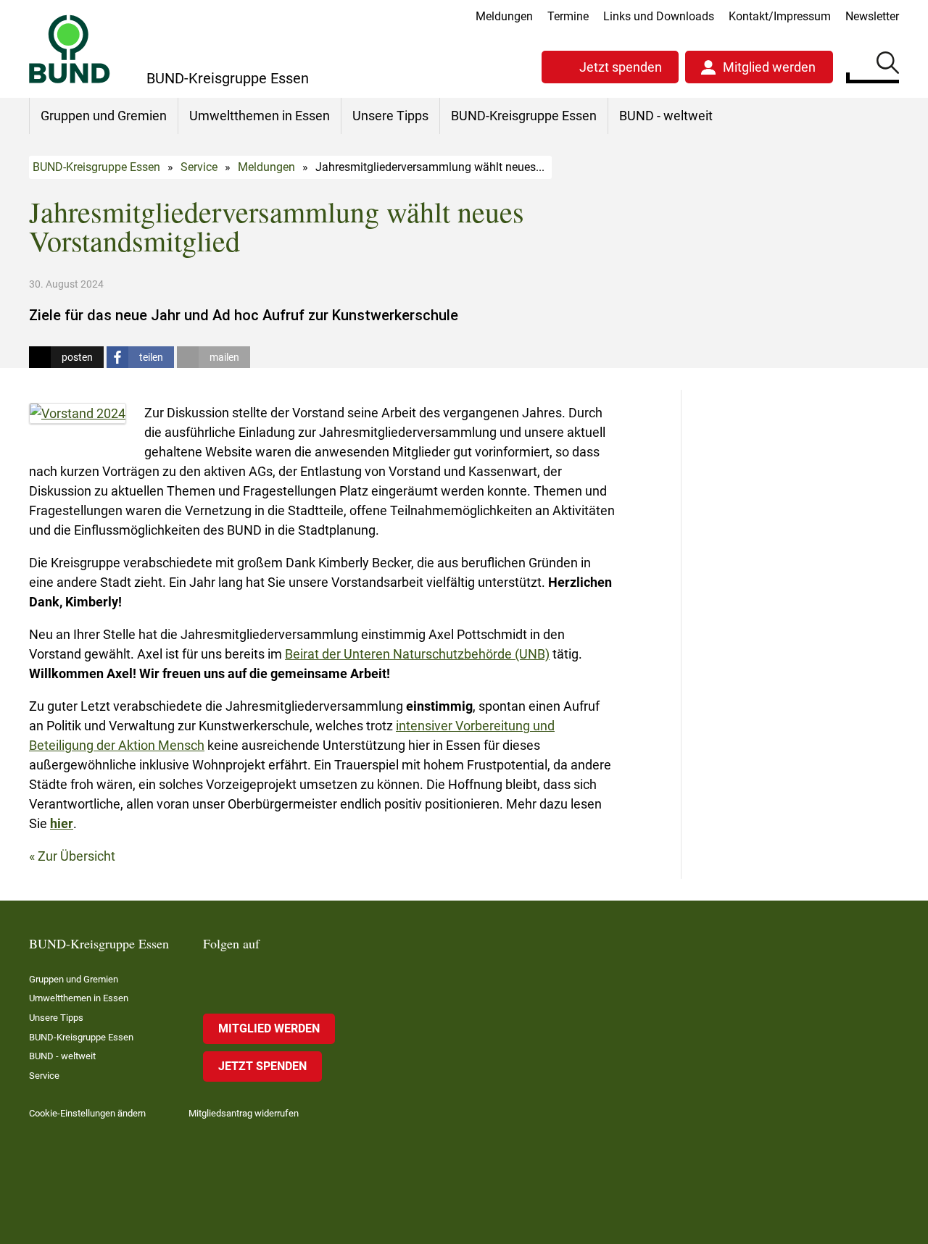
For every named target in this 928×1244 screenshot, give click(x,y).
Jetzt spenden (620, 67)
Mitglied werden (769, 67)
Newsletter (872, 16)
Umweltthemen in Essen (259, 115)
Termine (568, 16)
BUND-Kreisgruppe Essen (524, 115)
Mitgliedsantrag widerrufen (243, 1113)
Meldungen (504, 16)
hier (61, 823)
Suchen (888, 65)
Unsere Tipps (390, 115)
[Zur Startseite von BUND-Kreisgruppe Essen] (69, 48)
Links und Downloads (658, 16)
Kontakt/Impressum (780, 16)
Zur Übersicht (76, 856)
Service (199, 167)
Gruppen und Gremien (104, 115)
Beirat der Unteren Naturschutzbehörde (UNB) (417, 653)
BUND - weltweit (666, 115)
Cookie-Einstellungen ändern (87, 1113)
